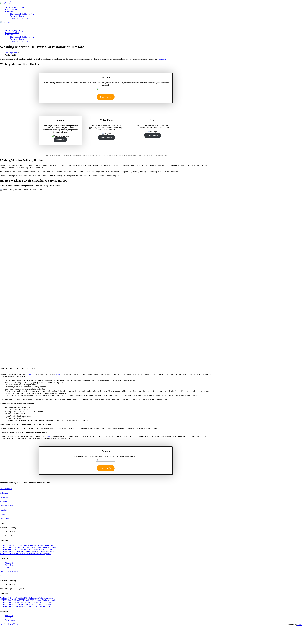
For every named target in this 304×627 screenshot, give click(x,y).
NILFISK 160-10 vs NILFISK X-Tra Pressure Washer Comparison (25, 554)
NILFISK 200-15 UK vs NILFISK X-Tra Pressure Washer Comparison (27, 549)
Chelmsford (4, 519)
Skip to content (5, 1)
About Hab (9, 563)
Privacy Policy (10, 567)
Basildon (3, 501)
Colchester (4, 493)
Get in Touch (10, 565)
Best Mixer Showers (17, 16)
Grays (2, 514)
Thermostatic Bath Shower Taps (22, 14)
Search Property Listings (14, 7)
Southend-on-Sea (6, 506)
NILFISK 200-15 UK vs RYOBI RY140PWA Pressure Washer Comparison (28, 547)
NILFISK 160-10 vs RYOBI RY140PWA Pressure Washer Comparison (27, 552)
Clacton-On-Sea (6, 489)
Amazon (162, 59)
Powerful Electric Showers (20, 18)
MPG (299, 625)
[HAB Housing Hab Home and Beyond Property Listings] (5, 3)
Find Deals (60, 140)
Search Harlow (106, 137)
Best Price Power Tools (9, 571)
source (49, 436)
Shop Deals (105, 96)
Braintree (3, 510)
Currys (30, 374)
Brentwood (4, 497)
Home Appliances (12, 10)
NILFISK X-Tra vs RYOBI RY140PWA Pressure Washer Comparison (26, 545)
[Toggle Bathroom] (41, 35)
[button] (13, 12)
